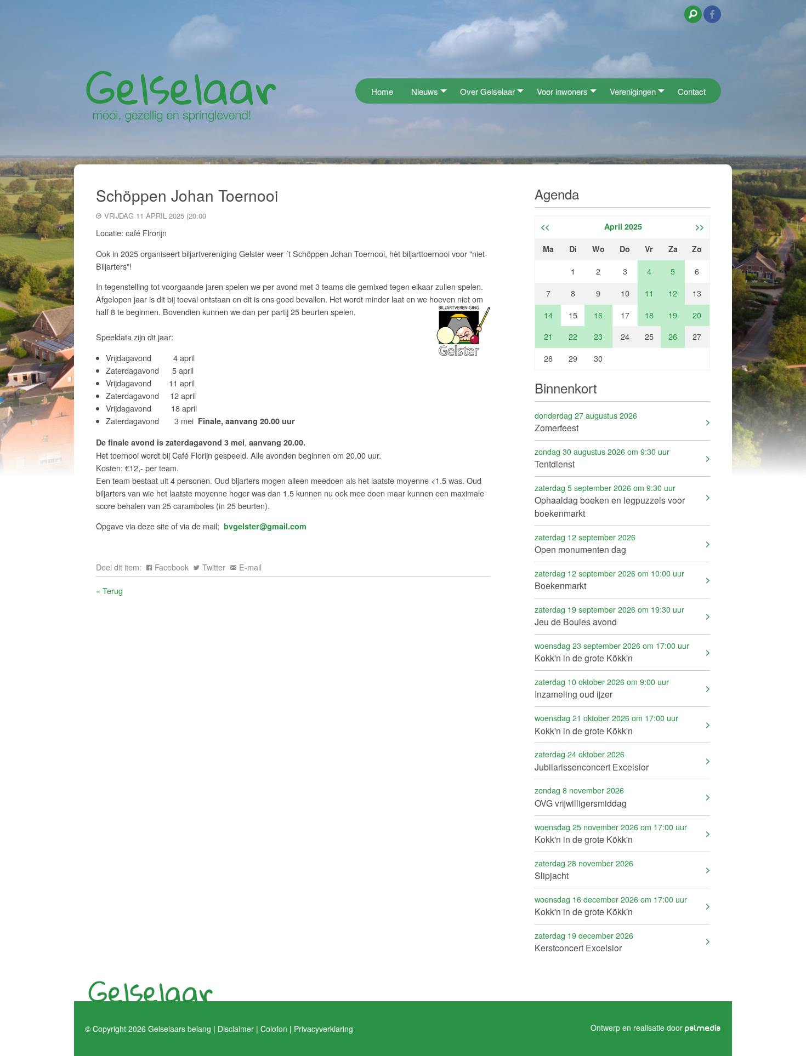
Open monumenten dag (585, 543)
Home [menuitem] (382, 91)
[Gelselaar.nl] (181, 95)
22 (573, 336)
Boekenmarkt (609, 579)
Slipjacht (584, 869)
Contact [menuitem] (692, 91)
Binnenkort (566, 387)
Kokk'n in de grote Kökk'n (612, 652)
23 (598, 336)
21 (548, 336)
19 (672, 315)
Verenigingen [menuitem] (633, 91)
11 (649, 293)
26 (672, 336)
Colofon (273, 1028)
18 (649, 315)
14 (548, 315)
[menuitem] (358, 90)
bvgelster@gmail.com (265, 526)
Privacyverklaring (323, 1028)
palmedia (703, 1028)
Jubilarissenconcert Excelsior (592, 760)
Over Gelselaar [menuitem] (487, 91)
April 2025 (623, 226)
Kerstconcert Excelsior (584, 942)
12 (672, 293)
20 (697, 315)
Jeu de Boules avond (609, 615)
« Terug (109, 590)
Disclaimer (236, 1028)
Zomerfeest (586, 421)
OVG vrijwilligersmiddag (581, 796)
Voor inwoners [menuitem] (562, 91)
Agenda (557, 193)
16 (598, 315)
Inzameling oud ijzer (602, 688)
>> (699, 226)
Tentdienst (602, 458)
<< (545, 226)
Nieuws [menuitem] (424, 91)
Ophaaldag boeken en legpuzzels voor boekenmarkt (610, 500)
